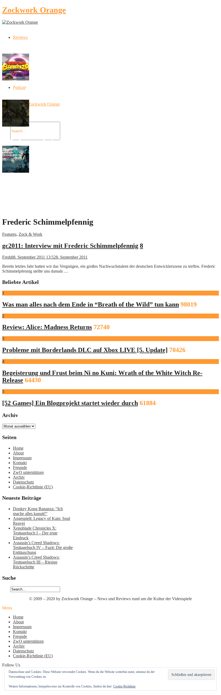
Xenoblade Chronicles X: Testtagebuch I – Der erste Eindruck (35, 533)
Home (18, 448)
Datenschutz (23, 482)
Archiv (19, 477)
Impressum (22, 458)
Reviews (20, 37)
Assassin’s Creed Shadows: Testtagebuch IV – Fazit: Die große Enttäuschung (43, 547)
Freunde (20, 467)
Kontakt (20, 462)
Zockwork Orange (34, 9)
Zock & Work (30, 234)
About (18, 453)
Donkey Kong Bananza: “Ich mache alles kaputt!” (38, 511)
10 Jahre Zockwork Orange (36, 104)
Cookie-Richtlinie (124, 686)
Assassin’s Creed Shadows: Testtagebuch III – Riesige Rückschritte (36, 562)
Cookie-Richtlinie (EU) (33, 487)
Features (9, 234)
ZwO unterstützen (28, 472)
